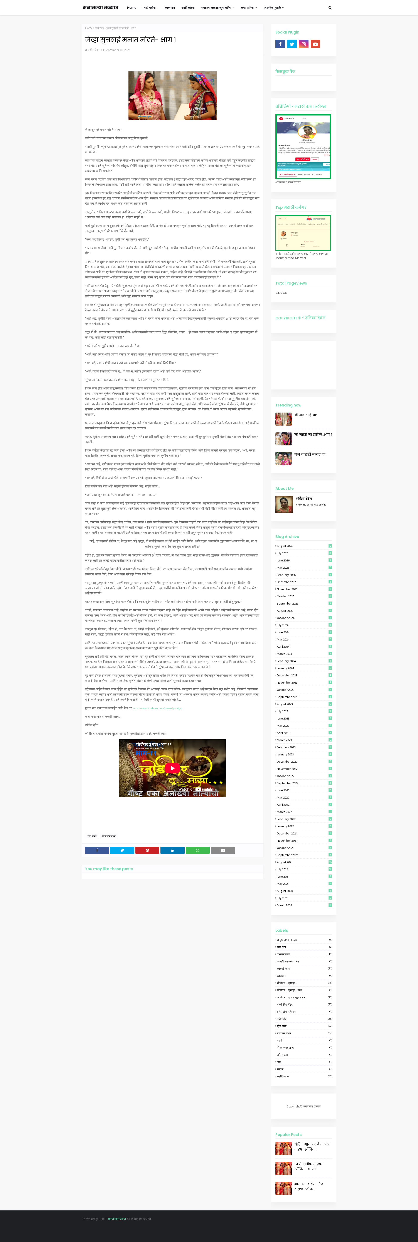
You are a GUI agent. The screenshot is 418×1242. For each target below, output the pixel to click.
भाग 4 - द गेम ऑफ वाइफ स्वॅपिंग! (309, 1186)
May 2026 (304, 568)
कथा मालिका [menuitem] (247, 7)
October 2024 (304, 618)
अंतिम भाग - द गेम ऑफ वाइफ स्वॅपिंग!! (312, 1147)
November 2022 (304, 769)
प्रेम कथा (304, 1026)
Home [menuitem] (131, 7)
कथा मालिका (304, 954)
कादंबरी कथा (304, 969)
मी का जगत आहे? (304, 1048)
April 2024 (304, 647)
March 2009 (304, 905)
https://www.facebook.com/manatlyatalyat (157, 708)
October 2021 (304, 848)
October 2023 (304, 690)
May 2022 (304, 797)
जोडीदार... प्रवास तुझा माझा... (304, 997)
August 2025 (304, 611)
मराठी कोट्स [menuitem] (187, 7)
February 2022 (304, 819)
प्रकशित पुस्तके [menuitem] (272, 7)
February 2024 (304, 661)
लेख (304, 1062)
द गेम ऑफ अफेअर (304, 1012)
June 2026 (304, 560)
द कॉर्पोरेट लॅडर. (304, 1004)
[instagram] (303, 44)
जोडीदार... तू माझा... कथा (304, 990)
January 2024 (304, 668)
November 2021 (304, 841)
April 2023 (304, 733)
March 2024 (304, 654)
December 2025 (304, 582)
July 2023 (304, 711)
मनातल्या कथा (109, 836)
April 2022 (304, 805)
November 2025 (304, 589)
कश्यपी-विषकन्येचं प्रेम (304, 961)
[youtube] (315, 44)
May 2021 (304, 884)
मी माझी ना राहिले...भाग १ (313, 434)
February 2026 (304, 575)
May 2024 (304, 639)
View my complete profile (311, 504)
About (207, 1227)
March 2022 (304, 812)
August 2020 (304, 891)
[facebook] (280, 44)
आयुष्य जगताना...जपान (304, 940)
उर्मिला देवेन (93, 50)
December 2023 (304, 675)
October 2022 (304, 776)
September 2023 (304, 697)
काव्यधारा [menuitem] (170, 7)
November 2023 (304, 682)
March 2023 (304, 740)
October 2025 (304, 596)
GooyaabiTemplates (244, 1235)
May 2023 (304, 726)
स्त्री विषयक (304, 1076)
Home (89, 28)
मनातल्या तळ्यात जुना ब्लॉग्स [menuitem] (216, 7)
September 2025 (304, 603)
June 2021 (304, 876)
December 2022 (304, 761)
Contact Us (223, 1227)
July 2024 (304, 625)
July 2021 (304, 869)
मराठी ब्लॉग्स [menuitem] (149, 7)
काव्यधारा (304, 976)
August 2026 (304, 546)
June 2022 (304, 790)
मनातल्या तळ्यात (100, 8)
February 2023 (304, 747)
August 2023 (304, 704)
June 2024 (304, 632)
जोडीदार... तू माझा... (304, 983)
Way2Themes (198, 1235)
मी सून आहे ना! (305, 415)
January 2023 (304, 754)
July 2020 (304, 898)
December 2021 (304, 833)
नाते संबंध (99, 28)
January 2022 (304, 826)
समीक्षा (304, 1069)
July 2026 (304, 553)
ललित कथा (304, 1055)
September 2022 (304, 783)
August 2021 (304, 862)
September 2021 (304, 855)
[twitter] (292, 44)
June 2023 (304, 718)
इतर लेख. (304, 947)
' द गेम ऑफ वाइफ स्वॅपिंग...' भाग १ (308, 1166)
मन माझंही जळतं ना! (310, 454)
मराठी (304, 1040)
